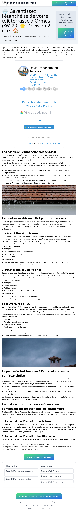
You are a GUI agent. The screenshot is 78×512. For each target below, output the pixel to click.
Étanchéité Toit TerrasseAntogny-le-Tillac (19, 472)
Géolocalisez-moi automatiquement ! (40, 127)
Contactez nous (49, 505)
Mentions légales (32, 505)
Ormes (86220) (11, 40)
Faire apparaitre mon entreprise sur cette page (40, 502)
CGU (23, 143)
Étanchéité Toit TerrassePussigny (18, 479)
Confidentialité (28, 143)
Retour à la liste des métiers (40, 138)
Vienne (46, 36)
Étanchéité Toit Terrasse (12, 36)
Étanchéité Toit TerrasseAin (51, 471)
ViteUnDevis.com (45, 143)
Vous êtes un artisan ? (55, 143)
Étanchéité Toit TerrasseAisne (52, 476)
